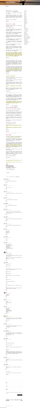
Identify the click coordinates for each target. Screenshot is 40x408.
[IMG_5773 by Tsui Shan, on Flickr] (7, 104)
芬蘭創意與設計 (8, 172)
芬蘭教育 (25, 24)
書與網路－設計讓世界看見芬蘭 (27, 37)
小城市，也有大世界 (26, 31)
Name (6, 382)
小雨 (6, 299)
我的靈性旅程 (25, 32)
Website (7, 389)
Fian (6, 323)
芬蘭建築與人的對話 (26, 22)
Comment (7, 374)
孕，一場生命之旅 (25, 30)
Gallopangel (7, 330)
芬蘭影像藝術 (25, 23)
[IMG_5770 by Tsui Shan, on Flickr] (7, 129)
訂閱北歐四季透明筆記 (8, 167)
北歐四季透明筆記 (11, 2)
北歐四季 (10, 10)
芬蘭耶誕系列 (25, 16)
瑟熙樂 (6, 203)
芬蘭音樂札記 (25, 17)
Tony (6, 191)
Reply (6, 182)
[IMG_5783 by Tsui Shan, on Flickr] (7, 57)
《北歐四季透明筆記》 (10, 95)
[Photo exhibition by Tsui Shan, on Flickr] (8, 157)
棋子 (6, 306)
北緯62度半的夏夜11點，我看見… (9, 165)
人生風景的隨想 (25, 44)
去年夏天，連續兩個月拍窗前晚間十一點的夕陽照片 (12, 39)
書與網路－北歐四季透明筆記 (27, 38)
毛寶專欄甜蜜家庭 (25, 39)
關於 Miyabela (7, 6)
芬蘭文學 (25, 25)
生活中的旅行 (25, 10)
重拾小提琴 (25, 15)
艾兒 (6, 292)
